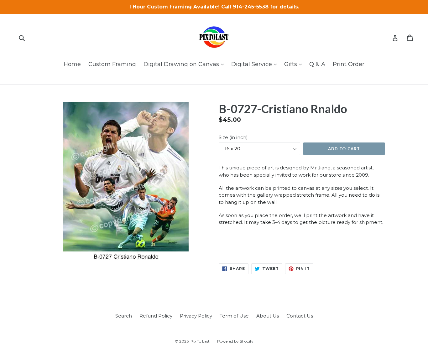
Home (72, 64)
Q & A (317, 64)
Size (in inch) (233, 137)
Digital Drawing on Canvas (185, 64)
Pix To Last (200, 341)
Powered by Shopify (235, 341)
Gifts (294, 64)
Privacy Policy (196, 316)
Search (123, 316)
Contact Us (299, 316)
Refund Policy (155, 316)
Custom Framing (112, 64)
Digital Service (255, 64)
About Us (267, 316)
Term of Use (234, 316)
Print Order (348, 64)
